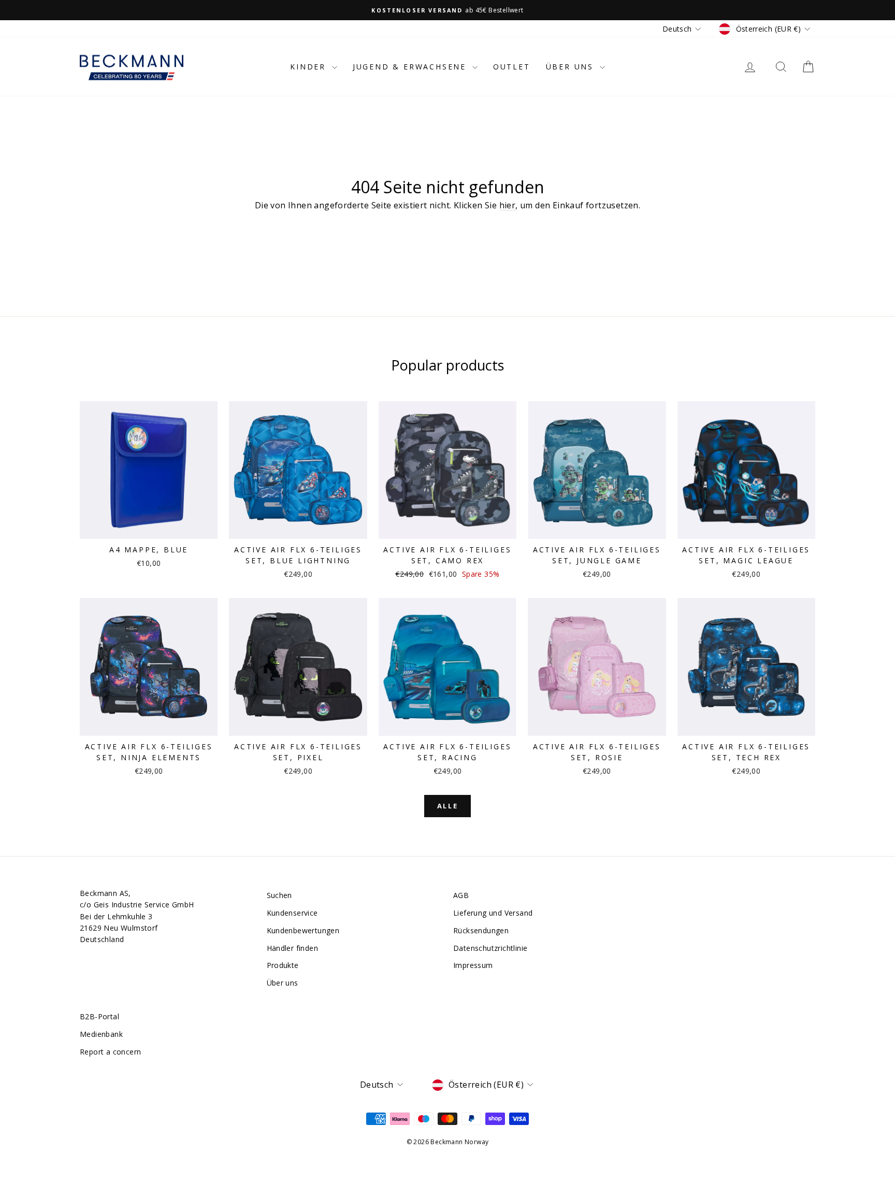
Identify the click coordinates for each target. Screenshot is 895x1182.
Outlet (511, 67)
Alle (447, 805)
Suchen (279, 895)
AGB (461, 895)
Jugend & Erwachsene (411, 67)
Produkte (283, 965)
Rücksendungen (481, 930)
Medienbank (101, 1034)
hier (507, 205)
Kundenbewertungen (303, 930)
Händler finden (293, 948)
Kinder (309, 67)
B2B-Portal (99, 1016)
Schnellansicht (149, 528)
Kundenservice (292, 913)
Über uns (571, 67)
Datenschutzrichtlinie (490, 948)
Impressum (473, 965)
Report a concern (110, 1052)
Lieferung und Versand (492, 913)
